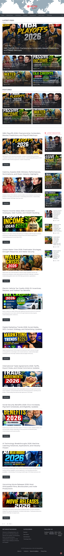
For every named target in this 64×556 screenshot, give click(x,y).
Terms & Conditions (34, 551)
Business (25, 15)
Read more (6, 164)
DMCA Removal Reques (60, 534)
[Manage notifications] (61, 553)
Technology (49, 15)
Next (11, 523)
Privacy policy (43, 551)
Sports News (41, 15)
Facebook (46, 532)
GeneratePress (40, 548)
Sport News (26, 534)
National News (9, 15)
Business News (38, 62)
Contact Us (26, 551)
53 (8, 523)
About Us (19, 551)
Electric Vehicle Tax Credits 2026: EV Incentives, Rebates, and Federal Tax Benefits (47, 81)
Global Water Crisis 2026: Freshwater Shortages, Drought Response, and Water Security (16, 80)
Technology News (8, 452)
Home (2, 15)
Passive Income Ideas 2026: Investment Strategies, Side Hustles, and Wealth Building (47, 65)
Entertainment (33, 15)
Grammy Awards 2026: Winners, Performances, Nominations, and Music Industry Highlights (15, 65)
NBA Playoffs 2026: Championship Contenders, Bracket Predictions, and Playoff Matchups (17, 102)
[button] (62, 15)
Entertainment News (10, 61)
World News (18, 15)
